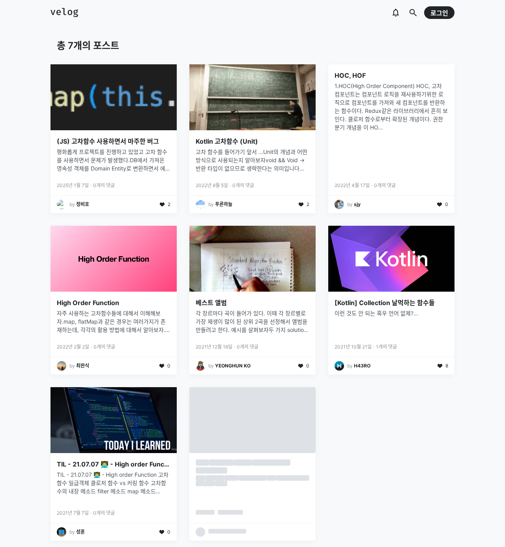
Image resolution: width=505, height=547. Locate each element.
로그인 (439, 13)
